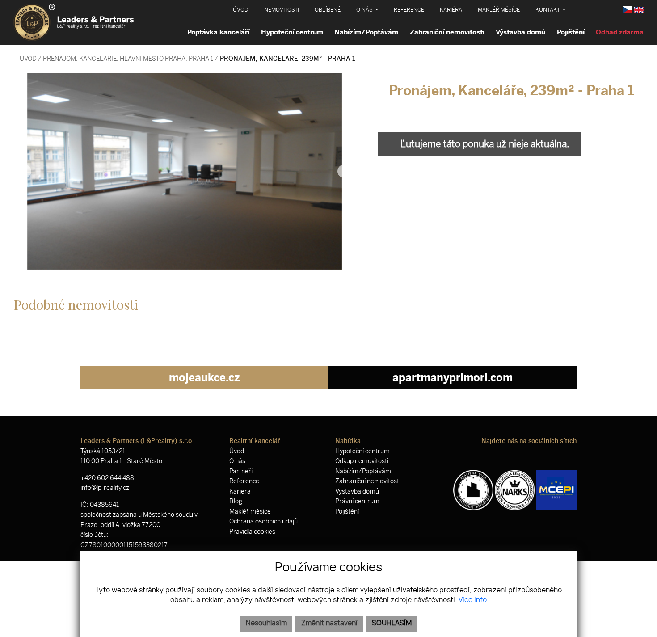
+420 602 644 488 (107, 478)
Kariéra (240, 491)
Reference (244, 481)
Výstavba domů (520, 32)
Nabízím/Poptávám (366, 32)
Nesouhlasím (266, 623)
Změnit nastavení (329, 623)
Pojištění (571, 32)
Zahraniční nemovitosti (447, 32)
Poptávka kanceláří (218, 32)
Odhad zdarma (620, 32)
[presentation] (24, 171)
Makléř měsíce (250, 511)
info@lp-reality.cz (104, 488)
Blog (235, 501)
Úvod (27, 58)
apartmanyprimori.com (452, 377)
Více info (473, 600)
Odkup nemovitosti (361, 461)
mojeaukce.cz (204, 377)
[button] (367, 10)
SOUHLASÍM (392, 623)
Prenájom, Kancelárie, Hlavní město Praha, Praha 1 (129, 58)
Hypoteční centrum (292, 32)
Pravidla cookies (252, 532)
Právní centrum (357, 501)
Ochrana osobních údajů (263, 521)
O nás (237, 461)
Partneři (241, 471)
